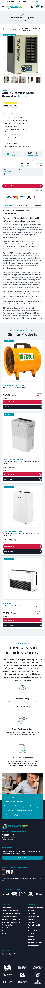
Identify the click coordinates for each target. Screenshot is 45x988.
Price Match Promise (35, 907)
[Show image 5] (38, 79)
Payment (31, 919)
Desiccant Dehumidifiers (11, 919)
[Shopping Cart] (37, 7)
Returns (31, 922)
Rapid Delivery (33, 916)
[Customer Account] (42, 7)
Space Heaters (7, 928)
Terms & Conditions (35, 925)
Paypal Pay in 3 (33, 945)
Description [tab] (9, 205)
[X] (3, 954)
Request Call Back (7, 839)
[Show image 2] (14, 79)
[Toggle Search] (32, 7)
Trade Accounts (34, 934)
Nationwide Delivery (8, 837)
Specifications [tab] (22, 205)
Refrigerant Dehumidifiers (11, 922)
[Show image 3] (22, 79)
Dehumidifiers (13, 29)
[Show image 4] (30, 79)
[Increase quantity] (14, 180)
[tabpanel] (22, 264)
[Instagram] (14, 954)
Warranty (31, 910)
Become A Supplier (35, 942)
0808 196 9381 (32, 2)
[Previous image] (5, 54)
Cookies (31, 928)
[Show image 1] (6, 79)
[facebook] (6, 954)
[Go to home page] (3, 29)
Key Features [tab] (36, 205)
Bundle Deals (6, 934)
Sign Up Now (22, 858)
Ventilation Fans (8, 925)
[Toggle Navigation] (3, 7)
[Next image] (40, 54)
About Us (31, 940)
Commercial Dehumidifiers (11, 913)
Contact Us (32, 937)
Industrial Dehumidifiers (10, 916)
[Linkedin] (10, 954)
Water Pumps (6, 931)
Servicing (31, 913)
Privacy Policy (33, 931)
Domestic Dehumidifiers (10, 910)
